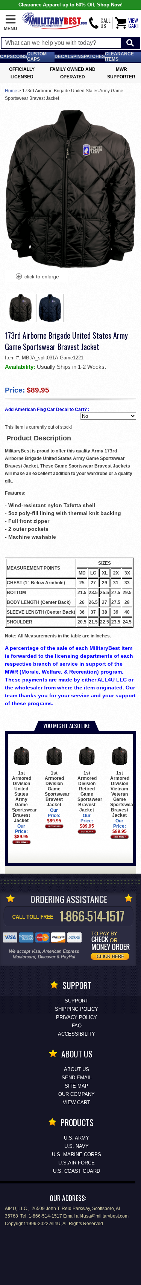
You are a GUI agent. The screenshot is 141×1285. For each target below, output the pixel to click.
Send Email (77, 1077)
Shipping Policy (76, 1009)
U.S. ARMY (76, 1138)
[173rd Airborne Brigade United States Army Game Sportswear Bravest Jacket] (37, 277)
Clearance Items (119, 56)
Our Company (76, 1094)
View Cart (76, 1102)
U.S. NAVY (76, 1146)
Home (11, 90)
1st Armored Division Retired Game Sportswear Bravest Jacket (89, 791)
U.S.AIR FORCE (76, 1163)
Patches (94, 56)
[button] (10, 23)
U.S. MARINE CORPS (76, 1154)
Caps (6, 56)
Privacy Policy (76, 1017)
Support (76, 1001)
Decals (64, 56)
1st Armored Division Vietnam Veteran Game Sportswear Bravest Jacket (122, 794)
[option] (21, 308)
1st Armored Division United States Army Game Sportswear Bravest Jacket (24, 796)
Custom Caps (37, 56)
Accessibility (76, 1034)
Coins (20, 56)
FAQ (77, 1025)
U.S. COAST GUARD (76, 1171)
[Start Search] (130, 43)
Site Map (76, 1086)
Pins (78, 56)
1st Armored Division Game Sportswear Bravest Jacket (57, 788)
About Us (76, 1069)
